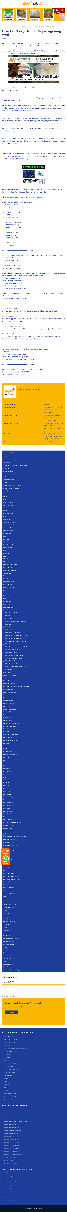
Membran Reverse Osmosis (11, 1069)
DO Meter (6, 539)
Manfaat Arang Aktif (9, 703)
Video (5, 947)
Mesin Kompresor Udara (10, 729)
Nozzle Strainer (7, 766)
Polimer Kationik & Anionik (10, 1093)
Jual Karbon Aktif (8, 624)
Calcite (5, 516)
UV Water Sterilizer (8, 944)
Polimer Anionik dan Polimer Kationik (14, 848)
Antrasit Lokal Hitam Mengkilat (12, 485)
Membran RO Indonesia (10, 715)
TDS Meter (6, 913)
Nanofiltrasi (6, 757)
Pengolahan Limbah (9, 831)
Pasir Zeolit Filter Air (9, 819)
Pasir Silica (6, 805)
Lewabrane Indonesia (9, 692)
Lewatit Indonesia (8, 695)
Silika (4, 890)
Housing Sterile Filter (9, 1160)
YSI (4, 955)
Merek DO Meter (8, 720)
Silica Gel (6, 885)
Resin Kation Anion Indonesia (11, 876)
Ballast (5, 496)
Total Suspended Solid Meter (11, 1182)
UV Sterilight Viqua (8, 936)
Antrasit (5, 482)
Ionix (4, 598)
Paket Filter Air (7, 783)
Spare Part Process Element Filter (12, 1142)
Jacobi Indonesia (8, 610)
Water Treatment (8, 950)
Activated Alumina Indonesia (11, 460)
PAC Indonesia (7, 780)
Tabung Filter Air (8, 899)
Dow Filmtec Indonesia (9, 545)
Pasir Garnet (7, 791)
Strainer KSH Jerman (9, 893)
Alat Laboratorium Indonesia (11, 474)
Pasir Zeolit (6, 817)
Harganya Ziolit (7, 584)
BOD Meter (6, 511)
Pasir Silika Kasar (8, 814)
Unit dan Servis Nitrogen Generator (13, 1133)
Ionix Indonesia (7, 601)
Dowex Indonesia (8, 547)
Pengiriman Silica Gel (9, 828)
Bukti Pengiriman (8, 513)
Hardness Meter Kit (9, 1200)
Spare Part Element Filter (10, 1136)
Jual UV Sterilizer (8, 669)
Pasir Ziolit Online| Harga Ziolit (12, 822)
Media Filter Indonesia (9, 709)
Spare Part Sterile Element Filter (12, 1139)
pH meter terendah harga (10, 839)
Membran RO (7, 712)
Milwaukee (6, 743)
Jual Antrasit (6, 615)
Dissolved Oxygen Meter (10, 1176)
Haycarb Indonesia (8, 587)
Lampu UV (6, 681)
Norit (4, 760)
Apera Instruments (8, 491)
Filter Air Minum (7, 562)
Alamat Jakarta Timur (11, 415)
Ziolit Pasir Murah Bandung (11, 970)
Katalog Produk (8, 988)
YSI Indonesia (7, 958)
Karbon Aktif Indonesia (11, 26)
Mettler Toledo (7, 737)
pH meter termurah (8, 842)
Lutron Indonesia (8, 700)
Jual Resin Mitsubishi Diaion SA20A (13, 655)
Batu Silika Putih (8, 505)
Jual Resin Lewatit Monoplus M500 (13, 649)
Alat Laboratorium (8, 471)
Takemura (6, 902)
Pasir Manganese (8, 802)
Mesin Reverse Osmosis (10, 1072)
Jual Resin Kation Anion (10, 644)
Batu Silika (6, 499)
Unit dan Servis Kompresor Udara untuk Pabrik (15, 1121)
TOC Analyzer (7, 924)
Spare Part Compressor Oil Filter (12, 1151)
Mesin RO (6, 732)
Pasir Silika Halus (8, 811)
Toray (5, 927)
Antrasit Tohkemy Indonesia (11, 488)
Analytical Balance (8, 479)
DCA (4, 536)
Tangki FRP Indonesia (9, 907)
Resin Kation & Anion (9, 1042)
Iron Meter (6, 1191)
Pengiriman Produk (8, 825)
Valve (5, 1081)
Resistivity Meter (8, 882)
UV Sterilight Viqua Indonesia (11, 938)
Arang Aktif (6, 494)
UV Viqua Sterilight (8, 941)
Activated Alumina (8, 457)
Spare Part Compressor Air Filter (12, 1148)
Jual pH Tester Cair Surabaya (11, 632)
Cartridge (6, 1084)
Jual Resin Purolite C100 (10, 664)
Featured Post (7, 553)
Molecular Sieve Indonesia (10, 754)
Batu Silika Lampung (9, 502)
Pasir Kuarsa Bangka (9, 797)
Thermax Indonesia (8, 916)
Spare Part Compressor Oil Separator (13, 1154)
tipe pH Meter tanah (9, 921)
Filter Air (5, 559)
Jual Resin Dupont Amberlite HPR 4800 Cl (15, 638)
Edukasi (5, 550)
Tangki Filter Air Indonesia (10, 904)
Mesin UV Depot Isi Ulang (10, 734)
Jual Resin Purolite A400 (10, 613)
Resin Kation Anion (8, 873)
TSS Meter (6, 930)
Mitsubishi (6, 746)
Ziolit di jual (6, 967)
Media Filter (6, 706)
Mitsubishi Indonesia (9, 749)
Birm (5, 1060)
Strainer (6, 1078)
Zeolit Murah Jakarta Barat (11, 964)
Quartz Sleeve (7, 868)
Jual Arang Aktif (7, 618)
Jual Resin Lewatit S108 (10, 652)
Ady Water (6, 462)
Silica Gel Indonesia (8, 887)
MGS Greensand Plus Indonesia (12, 740)
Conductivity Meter (8, 530)
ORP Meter (6, 768)
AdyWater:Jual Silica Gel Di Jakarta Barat (15, 465)
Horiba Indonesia (8, 593)
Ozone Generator (8, 774)
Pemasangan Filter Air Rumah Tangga (13, 1099)
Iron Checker (7, 604)
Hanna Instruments (8, 576)
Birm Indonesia (7, 508)
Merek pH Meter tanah (9, 726)
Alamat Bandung (9, 407)
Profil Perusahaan (9, 981)
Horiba (5, 590)
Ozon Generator (8, 771)
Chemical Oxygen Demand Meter (12, 1188)
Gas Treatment (7, 567)
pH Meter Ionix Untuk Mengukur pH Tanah (15, 836)
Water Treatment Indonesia (25, 26)
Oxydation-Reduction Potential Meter (13, 1197)
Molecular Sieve (7, 751)
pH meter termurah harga (10, 845)
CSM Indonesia (7, 533)
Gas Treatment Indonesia (10, 570)
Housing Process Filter (9, 1157)
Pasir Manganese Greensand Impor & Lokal (15, 1048)
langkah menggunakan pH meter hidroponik (16, 686)
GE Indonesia (7, 573)
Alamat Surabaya (9, 434)
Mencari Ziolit (7, 717)
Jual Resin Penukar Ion (9, 661)
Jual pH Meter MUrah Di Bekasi (12, 630)
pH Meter (6, 834)
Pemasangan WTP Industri (11, 1096)
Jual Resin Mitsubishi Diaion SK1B (12, 658)
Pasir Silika (6, 808)
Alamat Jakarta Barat (11, 423)
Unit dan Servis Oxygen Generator (12, 1130)
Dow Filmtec (7, 542)
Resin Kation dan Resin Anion (11, 879)
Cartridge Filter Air (8, 525)
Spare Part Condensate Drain (11, 1145)
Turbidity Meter (7, 933)
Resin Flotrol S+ (7, 870)
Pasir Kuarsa (7, 794)
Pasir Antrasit (7, 788)
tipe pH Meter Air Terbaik (10, 919)
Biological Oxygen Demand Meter (12, 1185)
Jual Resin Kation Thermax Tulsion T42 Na (15, 647)
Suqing (5, 896)
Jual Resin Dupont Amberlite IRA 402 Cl (14, 641)
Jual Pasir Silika (7, 627)
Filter (4, 556)
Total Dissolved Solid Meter (11, 1179)
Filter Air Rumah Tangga (10, 564)
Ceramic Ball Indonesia (10, 528)
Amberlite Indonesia (9, 477)
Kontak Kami (11, 1012)
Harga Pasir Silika (8, 581)
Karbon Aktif (6, 672)
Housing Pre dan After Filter (11, 1163)
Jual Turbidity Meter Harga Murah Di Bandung (16, 666)
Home (3, 26)
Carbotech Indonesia (9, 522)
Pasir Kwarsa (7, 800)
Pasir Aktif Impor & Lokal (10, 1051)
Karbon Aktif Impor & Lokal (11, 1039)
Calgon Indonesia (8, 519)
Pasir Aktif (6, 785)
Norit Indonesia (7, 763)
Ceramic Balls (7, 1118)
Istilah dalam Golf (8, 607)
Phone (6, 442)
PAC (4, 777)
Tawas (5, 910)
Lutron (5, 698)
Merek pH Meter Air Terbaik (11, 723)
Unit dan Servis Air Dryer (10, 1124)
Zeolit (5, 961)
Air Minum (6, 468)
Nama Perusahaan (10, 404)
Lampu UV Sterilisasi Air (10, 683)
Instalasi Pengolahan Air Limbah (12, 596)
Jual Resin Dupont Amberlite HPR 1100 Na (15, 635)
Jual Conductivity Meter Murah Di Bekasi (14, 621)
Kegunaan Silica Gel (9, 678)
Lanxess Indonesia (8, 689)
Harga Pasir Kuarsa (9, 579)
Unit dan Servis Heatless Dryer (11, 1127)
